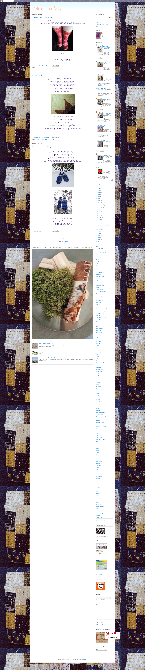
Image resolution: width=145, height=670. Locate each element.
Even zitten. (105, 75)
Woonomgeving (99, 513)
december (101, 204)
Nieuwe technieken (40, 139)
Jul (96, 339)
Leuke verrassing (99, 369)
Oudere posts (89, 238)
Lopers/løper (98, 373)
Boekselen (98, 274)
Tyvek (97, 491)
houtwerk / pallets (100, 334)
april (100, 215)
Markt (97, 380)
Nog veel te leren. (38, 75)
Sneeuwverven (99, 459)
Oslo (97, 428)
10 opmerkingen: (46, 65)
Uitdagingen (98, 493)
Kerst (97, 350)
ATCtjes (97, 259)
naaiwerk (98, 408)
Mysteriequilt (99, 395)
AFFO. (97, 257)
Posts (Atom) (66, 241)
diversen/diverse (99, 300)
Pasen (97, 433)
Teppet (97, 480)
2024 (98, 190)
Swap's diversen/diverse (101, 472)
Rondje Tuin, (106, 169)
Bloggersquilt (99, 265)
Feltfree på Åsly (47, 8)
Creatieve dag (99, 293)
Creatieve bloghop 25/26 (101, 291)
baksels (97, 261)
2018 (98, 200)
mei (100, 213)
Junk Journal (99, 343)
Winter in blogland (100, 506)
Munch (97, 391)
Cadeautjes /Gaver (100, 285)
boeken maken (99, 272)
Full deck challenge (100, 313)
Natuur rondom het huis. (101, 416)
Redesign (98, 441)
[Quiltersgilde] (112, 638)
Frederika (105, 33)
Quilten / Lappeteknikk (49, 139)
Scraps (97, 448)
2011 (98, 241)
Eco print (98, 304)
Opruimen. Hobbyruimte (101, 426)
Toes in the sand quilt (100, 485)
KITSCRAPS (100, 98)
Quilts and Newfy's (101, 140)
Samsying (98, 446)
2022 (98, 194)
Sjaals (97, 452)
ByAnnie (98, 283)
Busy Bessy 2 (100, 112)
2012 (98, 239)
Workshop (98, 515)
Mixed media (99, 386)
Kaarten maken (99, 347)
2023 (98, 192)
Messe (97, 384)
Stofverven (98, 465)
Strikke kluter (99, 469)
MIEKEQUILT (100, 61)
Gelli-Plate (98, 315)
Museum (98, 393)
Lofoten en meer (99, 371)
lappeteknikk (98, 367)
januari (100, 229)
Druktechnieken (99, 302)
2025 (98, 188)
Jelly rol (97, 337)
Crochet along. (99, 296)
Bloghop (97, 267)
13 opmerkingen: (46, 231)
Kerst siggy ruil (99, 352)
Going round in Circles (101, 317)
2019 (98, 198)
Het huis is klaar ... (107, 113)
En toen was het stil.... (38, 245)
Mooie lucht (98, 388)
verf (97, 495)
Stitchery (98, 463)
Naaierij (97, 406)
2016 (98, 231)
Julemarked (98, 341)
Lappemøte (98, 365)
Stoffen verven (100, 89)
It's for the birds (42, 350)
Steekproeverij (99, 461)
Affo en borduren (106, 155)
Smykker (98, 456)
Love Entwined (99, 375)
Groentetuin (98, 319)
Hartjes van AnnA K (100, 328)
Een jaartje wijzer (107, 126)
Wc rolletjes (98, 504)
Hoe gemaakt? (99, 332)
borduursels (98, 278)
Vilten (97, 500)
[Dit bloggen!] (54, 66)
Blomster (98, 270)
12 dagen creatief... (100, 248)
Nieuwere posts (36, 238)
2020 (98, 196)
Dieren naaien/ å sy (100, 298)
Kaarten (97, 345)
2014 (98, 235)
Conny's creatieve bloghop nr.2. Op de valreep (49, 357)
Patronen (98, 435)
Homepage (63, 238)
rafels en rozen (100, 74)
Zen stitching (99, 517)
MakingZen (98, 378)
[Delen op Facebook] (57, 66)
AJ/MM (104, 99)
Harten (97, 326)
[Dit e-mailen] (52, 66)
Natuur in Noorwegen (100, 412)
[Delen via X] (55, 66)
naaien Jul (98, 399)
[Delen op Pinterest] (58, 66)
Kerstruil (98, 354)
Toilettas (98, 487)
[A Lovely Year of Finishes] (99, 574)
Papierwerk (98, 431)
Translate (106, 599)
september (101, 205)
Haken (97, 324)
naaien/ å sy (98, 403)
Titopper (97, 482)
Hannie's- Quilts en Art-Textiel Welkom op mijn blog (104, 45)
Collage (97, 287)
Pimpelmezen (99, 437)
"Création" (99, 167)
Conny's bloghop (99, 289)
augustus (101, 207)
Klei (97, 358)
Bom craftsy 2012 (100, 276)
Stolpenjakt (98, 467)
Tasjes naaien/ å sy (100, 476)
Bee (97, 263)
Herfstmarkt (98, 330)
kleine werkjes (99, 360)
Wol (97, 508)
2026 (98, 187)
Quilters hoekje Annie (102, 154)
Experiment (98, 306)
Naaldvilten (98, 410)
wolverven (98, 510)
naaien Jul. (98, 401)
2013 (98, 237)
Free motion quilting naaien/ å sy (103, 311)
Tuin (97, 489)
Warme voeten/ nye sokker (42, 17)
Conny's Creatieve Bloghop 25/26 (46, 343)
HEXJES (105, 62)
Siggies (97, 450)
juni (100, 211)
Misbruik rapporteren (101, 520)
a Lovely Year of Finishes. (101, 252)
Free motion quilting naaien (102, 308)
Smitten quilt (98, 454)
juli (99, 209)
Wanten (41, 233)
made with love (101, 125)
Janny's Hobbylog (101, 88)
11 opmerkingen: (46, 137)
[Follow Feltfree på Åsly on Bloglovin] (101, 650)
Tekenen (98, 478)
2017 (98, 202)
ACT (97, 255)
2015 (98, 233)
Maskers (98, 382)
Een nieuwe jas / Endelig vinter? (44, 147)
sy (96, 474)
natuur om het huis (100, 414)
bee (104, 141)
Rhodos (97, 444)
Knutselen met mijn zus (101, 362)
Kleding (97, 356)
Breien (37, 67)
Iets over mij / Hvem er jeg (102, 24)
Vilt (96, 498)
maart (100, 217)
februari (100, 219)
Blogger (84, 659)
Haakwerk (98, 321)
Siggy (97, 26)
